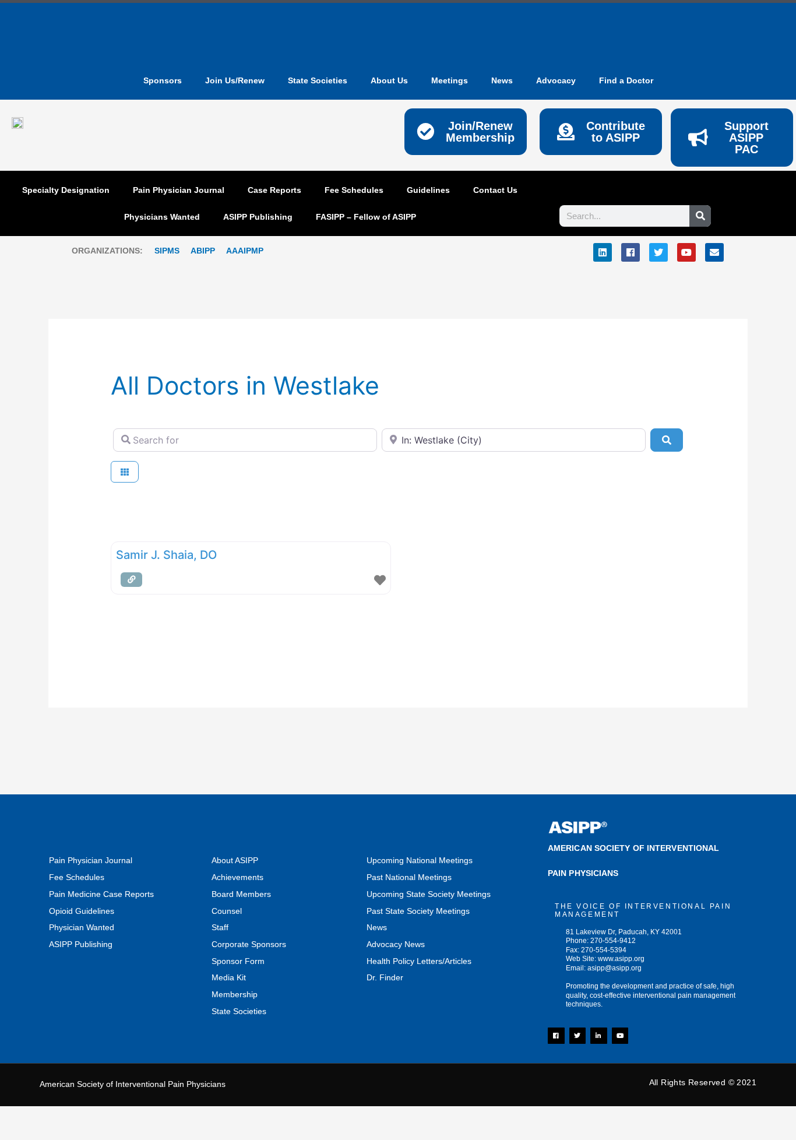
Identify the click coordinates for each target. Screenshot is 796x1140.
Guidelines (428, 190)
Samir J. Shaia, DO (166, 555)
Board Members (241, 894)
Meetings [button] (449, 80)
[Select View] (125, 472)
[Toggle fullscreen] (73, 1117)
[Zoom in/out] (23, 1117)
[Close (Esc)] (172, 1117)
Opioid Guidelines (81, 911)
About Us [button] (389, 80)
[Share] (122, 1117)
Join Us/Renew (235, 80)
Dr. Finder (385, 977)
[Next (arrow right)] (73, 1134)
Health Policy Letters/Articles (419, 961)
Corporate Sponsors (249, 944)
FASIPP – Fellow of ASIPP (366, 216)
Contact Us (495, 190)
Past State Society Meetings (418, 911)
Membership (235, 994)
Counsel (227, 911)
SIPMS (161, 250)
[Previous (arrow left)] (23, 1134)
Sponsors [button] (162, 80)
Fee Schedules (354, 190)
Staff (220, 927)
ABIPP (203, 250)
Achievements (237, 877)
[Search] (700, 216)
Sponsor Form (238, 961)
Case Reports (274, 190)
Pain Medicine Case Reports (101, 894)
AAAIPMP (244, 250)
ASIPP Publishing (258, 216)
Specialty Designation (66, 190)
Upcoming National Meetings (420, 860)
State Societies (317, 80)
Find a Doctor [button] (626, 80)
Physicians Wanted (162, 216)
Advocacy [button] (556, 80)
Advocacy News (396, 944)
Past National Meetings (409, 877)
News (377, 927)
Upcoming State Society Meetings (429, 894)
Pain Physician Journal (178, 190)
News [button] (502, 80)
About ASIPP (235, 860)
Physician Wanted (81, 927)
